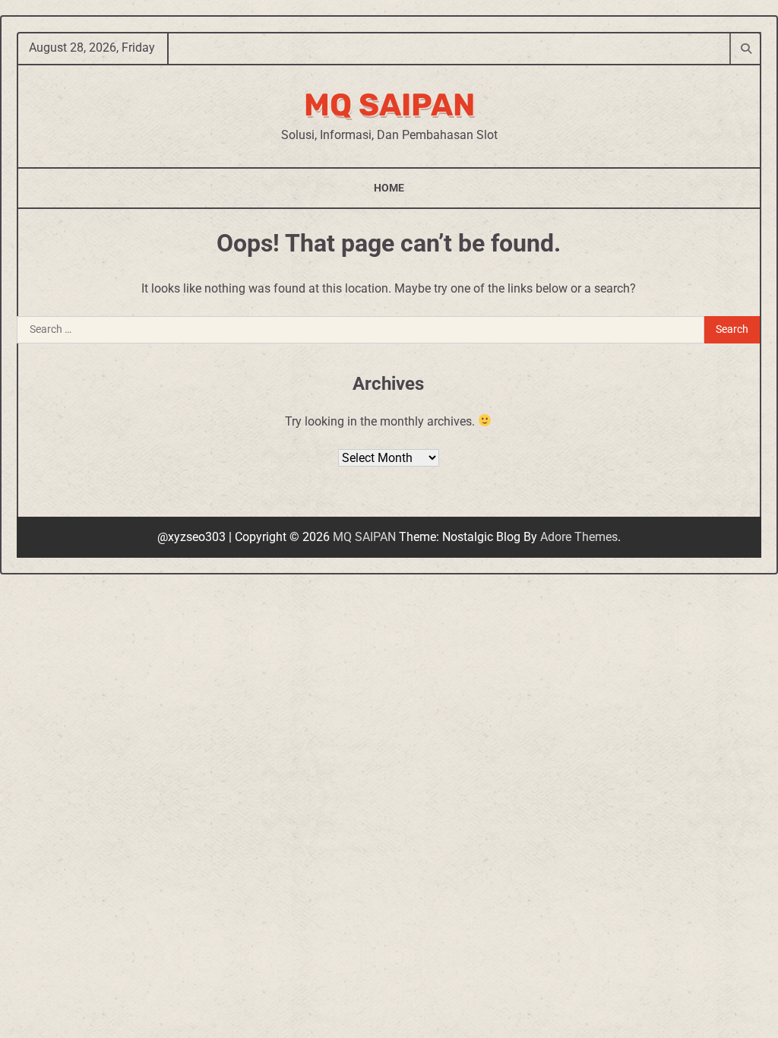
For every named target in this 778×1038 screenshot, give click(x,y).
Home (389, 188)
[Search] (745, 48)
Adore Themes (579, 537)
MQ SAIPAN (389, 105)
